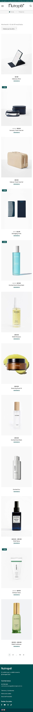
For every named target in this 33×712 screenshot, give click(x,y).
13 (20, 655)
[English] (2, 709)
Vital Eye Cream (16, 592)
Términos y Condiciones (7, 690)
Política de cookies (6, 693)
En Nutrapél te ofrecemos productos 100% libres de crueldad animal (16, 1)
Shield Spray (16, 541)
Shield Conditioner (16, 644)
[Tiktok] (11, 704)
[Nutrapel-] (16, 6)
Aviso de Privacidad (6, 696)
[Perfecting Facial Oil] (16, 363)
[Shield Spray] (16, 516)
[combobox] (9, 28)
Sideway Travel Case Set (16, 182)
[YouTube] (5, 704)
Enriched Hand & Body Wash (16, 285)
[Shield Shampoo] (16, 312)
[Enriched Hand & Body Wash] (16, 260)
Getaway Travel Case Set (16, 130)
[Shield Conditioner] (16, 619)
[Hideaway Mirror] (16, 54)
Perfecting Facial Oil (16, 388)
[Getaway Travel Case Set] (16, 105)
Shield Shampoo (16, 337)
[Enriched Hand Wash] (16, 415)
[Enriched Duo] (16, 467)
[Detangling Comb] (16, 209)
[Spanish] (4, 709)
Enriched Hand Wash (16, 440)
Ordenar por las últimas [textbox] (9, 29)
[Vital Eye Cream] (16, 568)
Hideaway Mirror (16, 79)
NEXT (23, 654)
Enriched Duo (16, 489)
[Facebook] (1, 704)
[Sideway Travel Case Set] (16, 157)
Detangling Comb (16, 233)
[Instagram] (8, 704)
